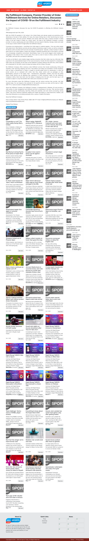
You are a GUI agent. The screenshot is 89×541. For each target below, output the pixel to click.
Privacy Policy (80, 539)
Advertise (44, 521)
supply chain (26, 73)
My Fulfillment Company (50, 40)
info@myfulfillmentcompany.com (30, 84)
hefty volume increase (24, 64)
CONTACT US (31, 10)
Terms (72, 539)
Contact (44, 522)
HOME (8, 10)
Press (44, 519)
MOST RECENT (15, 10)
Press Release (14, 104)
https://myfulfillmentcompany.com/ (15, 101)
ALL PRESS (23, 10)
